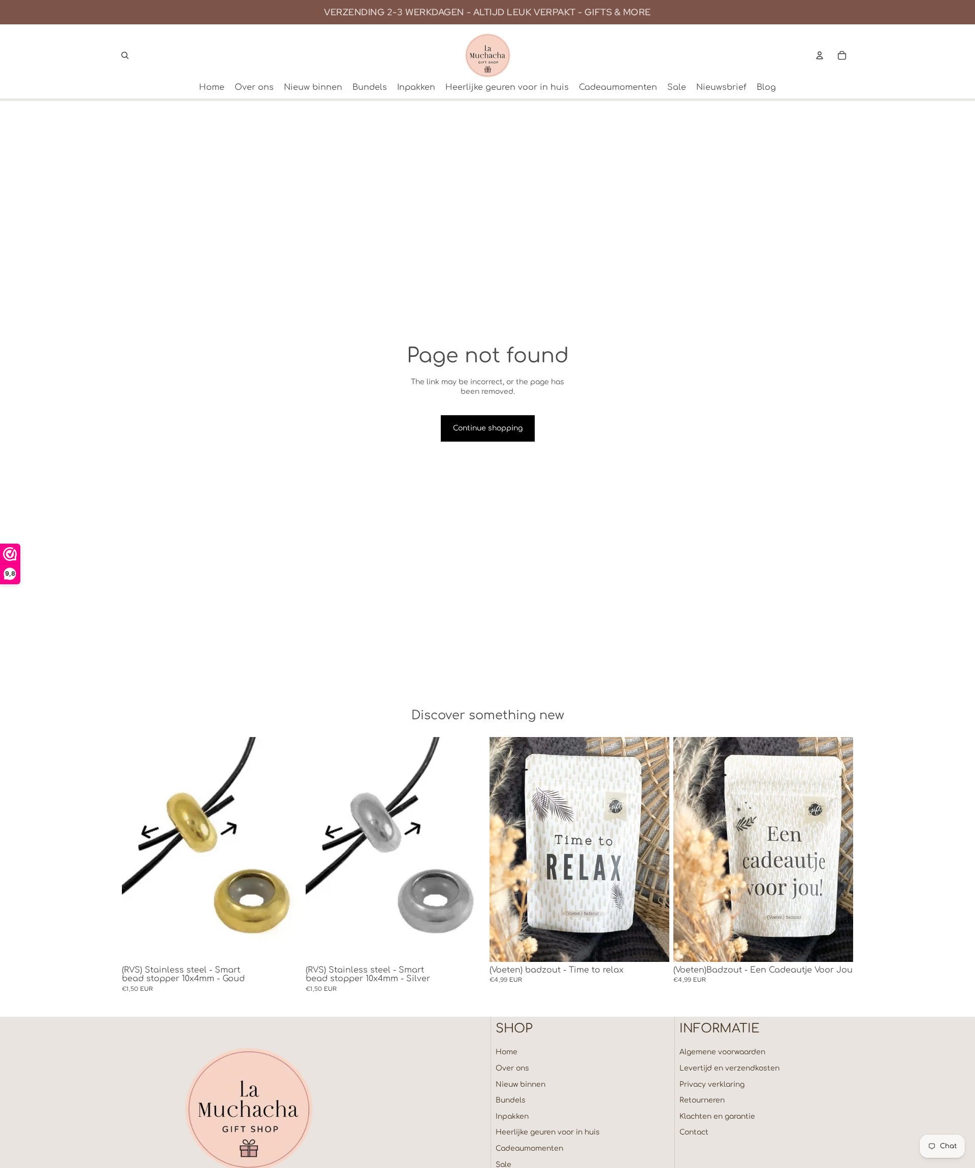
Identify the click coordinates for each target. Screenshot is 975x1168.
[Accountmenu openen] (819, 55)
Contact (693, 1132)
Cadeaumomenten (529, 1148)
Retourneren (702, 1100)
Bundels (511, 1100)
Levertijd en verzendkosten (729, 1068)
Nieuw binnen (520, 1084)
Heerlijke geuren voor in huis (548, 1132)
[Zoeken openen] (125, 55)
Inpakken (512, 1116)
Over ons (512, 1068)
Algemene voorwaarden (722, 1052)
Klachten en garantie (717, 1116)
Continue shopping (488, 428)
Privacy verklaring (711, 1084)
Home (506, 1052)
